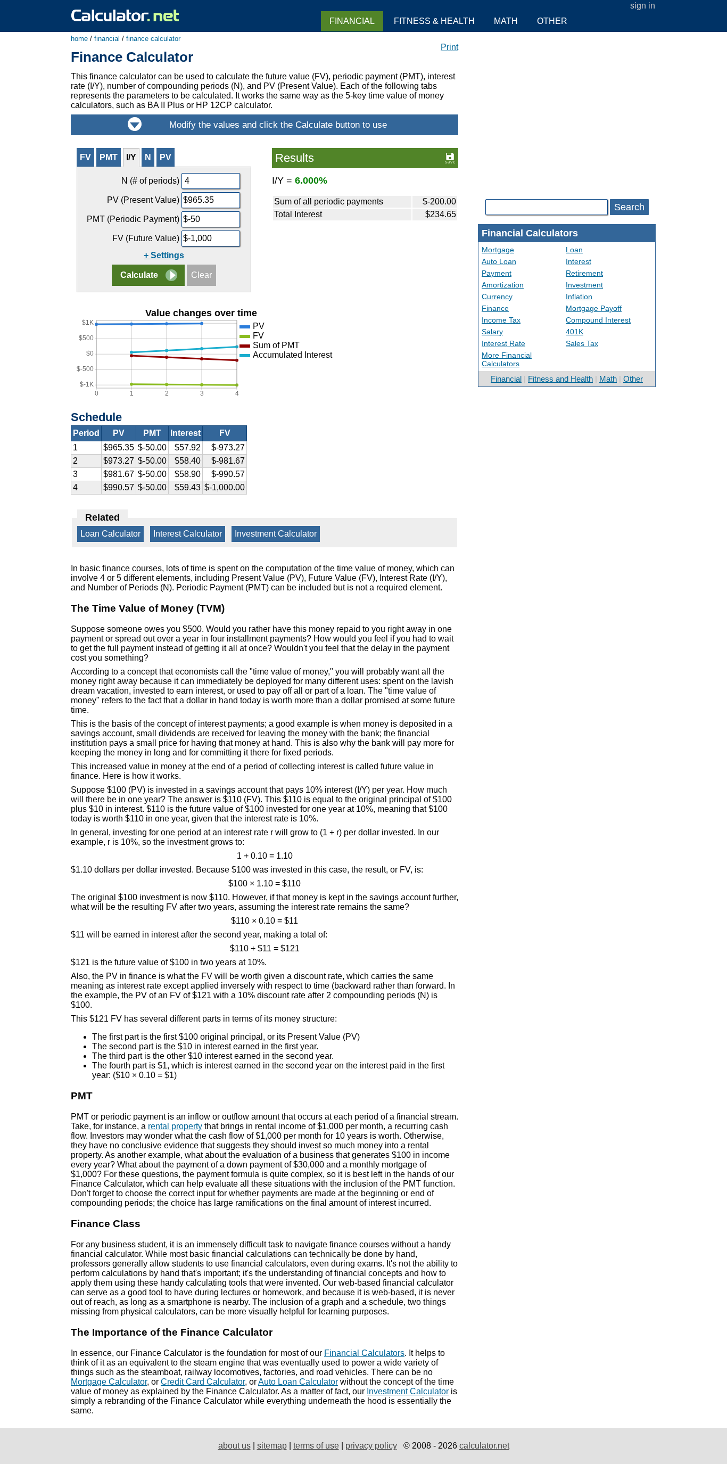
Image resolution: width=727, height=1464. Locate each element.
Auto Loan (499, 261)
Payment (496, 273)
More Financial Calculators (507, 359)
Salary (492, 331)
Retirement (584, 273)
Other (633, 378)
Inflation (579, 296)
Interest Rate (503, 343)
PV (165, 157)
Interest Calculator (187, 533)
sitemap (272, 1445)
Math (608, 378)
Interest (578, 261)
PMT (109, 157)
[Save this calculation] (450, 157)
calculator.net (484, 1445)
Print (449, 47)
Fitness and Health (560, 378)
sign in (642, 5)
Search (629, 207)
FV (85, 157)
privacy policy (371, 1445)
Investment (584, 285)
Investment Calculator (276, 533)
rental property (175, 1126)
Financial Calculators (364, 1353)
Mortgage (498, 249)
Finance (495, 308)
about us (234, 1445)
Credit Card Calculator (203, 1381)
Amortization (503, 285)
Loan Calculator (110, 533)
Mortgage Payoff (594, 308)
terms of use (316, 1445)
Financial (506, 378)
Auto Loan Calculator (298, 1381)
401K (574, 331)
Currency (497, 296)
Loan (574, 249)
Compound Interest (598, 320)
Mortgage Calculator (109, 1381)
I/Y (131, 157)
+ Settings (164, 255)
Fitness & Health (434, 21)
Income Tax (501, 320)
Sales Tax (582, 343)
